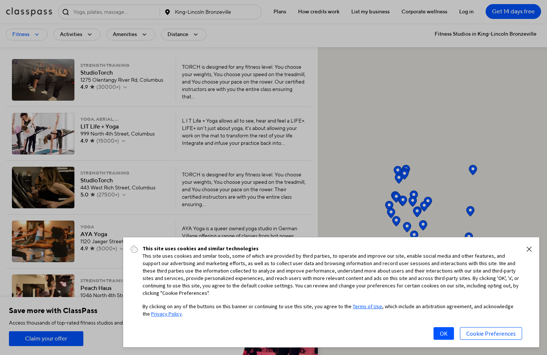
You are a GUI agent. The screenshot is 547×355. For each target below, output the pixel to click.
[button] (529, 249)
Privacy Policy (166, 313)
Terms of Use (367, 306)
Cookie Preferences (491, 333)
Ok (444, 333)
